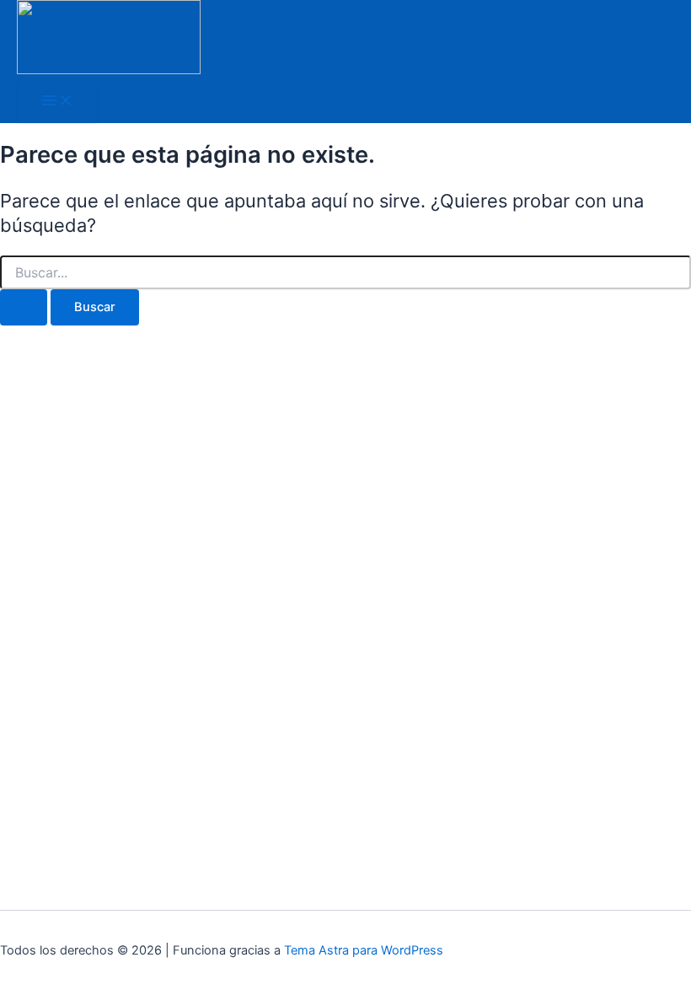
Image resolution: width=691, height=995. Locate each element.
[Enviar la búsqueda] (23, 307)
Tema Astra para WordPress (363, 950)
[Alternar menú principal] (57, 101)
